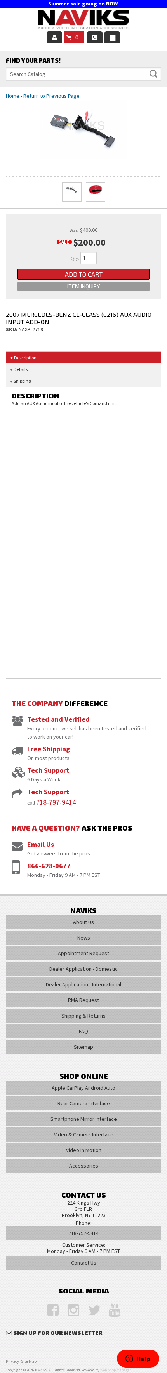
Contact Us (83, 1262)
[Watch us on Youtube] (111, 1310)
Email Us (40, 844)
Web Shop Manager (115, 1370)
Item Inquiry (83, 286)
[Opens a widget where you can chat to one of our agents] (138, 1359)
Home (12, 95)
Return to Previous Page (51, 95)
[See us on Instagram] (69, 1310)
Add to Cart (84, 274)
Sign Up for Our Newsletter (58, 1332)
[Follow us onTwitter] (90, 1310)
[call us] (95, 37)
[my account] (54, 37)
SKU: (12, 329)
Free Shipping (48, 748)
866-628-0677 (49, 865)
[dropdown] (112, 37)
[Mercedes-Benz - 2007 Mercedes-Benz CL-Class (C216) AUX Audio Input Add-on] (83, 129)
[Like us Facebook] (49, 1310)
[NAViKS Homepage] (83, 21)
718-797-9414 (56, 802)
